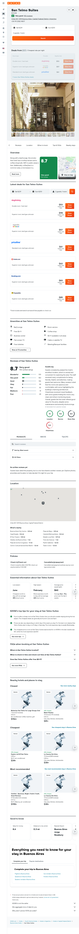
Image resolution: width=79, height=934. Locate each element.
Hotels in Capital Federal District (62, 921)
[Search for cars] (3, 18)
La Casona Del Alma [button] (51, 754)
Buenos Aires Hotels (16, 923)
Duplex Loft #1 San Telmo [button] (19, 754)
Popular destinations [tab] (36, 861)
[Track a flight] (3, 37)
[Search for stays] (3, 14)
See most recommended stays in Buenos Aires (60, 769)
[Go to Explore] (3, 32)
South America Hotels (31, 921)
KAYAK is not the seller (20, 903)
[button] (3, 3)
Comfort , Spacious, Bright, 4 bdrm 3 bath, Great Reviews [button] (25, 795)
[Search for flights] (3, 9)
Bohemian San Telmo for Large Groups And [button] (25, 710)
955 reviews (28, 16)
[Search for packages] (3, 22)
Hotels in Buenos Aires (51, 876)
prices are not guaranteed (51, 897)
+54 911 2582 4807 (18, 21)
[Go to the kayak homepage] (13, 3)
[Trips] (3, 43)
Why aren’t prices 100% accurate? (24, 911)
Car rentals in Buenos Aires (52, 874)
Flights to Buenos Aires (22, 874)
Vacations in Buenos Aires (23, 876)
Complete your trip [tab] (19, 861)
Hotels (21, 921)
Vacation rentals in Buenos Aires (25, 879)
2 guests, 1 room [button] (19, 33)
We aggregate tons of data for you (24, 907)
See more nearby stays (68, 686)
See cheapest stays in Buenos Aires (64, 727)
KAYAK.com (13, 921)
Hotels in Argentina (45, 921)
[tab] (21, 436)
